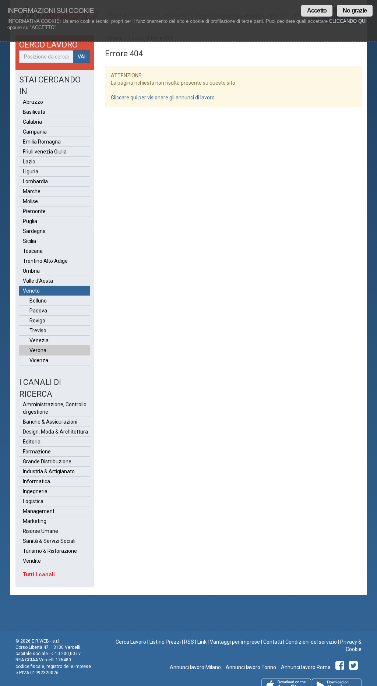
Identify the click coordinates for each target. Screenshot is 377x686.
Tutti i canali (39, 574)
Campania (35, 132)
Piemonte (34, 211)
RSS (189, 642)
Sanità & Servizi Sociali (49, 541)
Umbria (31, 271)
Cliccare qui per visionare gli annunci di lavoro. (163, 97)
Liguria (30, 171)
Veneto (31, 291)
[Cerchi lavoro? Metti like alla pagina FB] (341, 667)
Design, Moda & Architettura (55, 432)
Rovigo (37, 320)
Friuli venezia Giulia (45, 152)
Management (38, 511)
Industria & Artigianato (49, 471)
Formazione (37, 452)
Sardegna (34, 231)
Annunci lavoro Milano (195, 667)
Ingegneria (35, 491)
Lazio (29, 162)
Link (202, 642)
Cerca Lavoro (131, 642)
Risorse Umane (40, 531)
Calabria (32, 122)
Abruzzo (33, 102)
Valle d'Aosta (38, 281)
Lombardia (35, 181)
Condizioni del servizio (311, 642)
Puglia (30, 221)
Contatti (272, 642)
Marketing (34, 521)
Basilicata (34, 112)
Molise (30, 201)
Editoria (31, 442)
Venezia (39, 340)
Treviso (37, 330)
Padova (38, 311)
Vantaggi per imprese (235, 642)
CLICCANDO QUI (348, 21)
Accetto (317, 10)
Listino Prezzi (165, 642)
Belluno (38, 301)
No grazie (355, 10)
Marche (31, 191)
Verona (37, 350)
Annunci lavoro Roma (305, 667)
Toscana (33, 251)
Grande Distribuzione (47, 461)
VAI (81, 57)
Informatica (36, 481)
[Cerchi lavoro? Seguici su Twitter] (355, 667)
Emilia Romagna (42, 142)
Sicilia (29, 241)
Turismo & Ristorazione (50, 551)
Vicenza (38, 360)
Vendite (32, 561)
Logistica (33, 501)
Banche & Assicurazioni (50, 422)
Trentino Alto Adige (45, 261)
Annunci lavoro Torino (250, 667)
